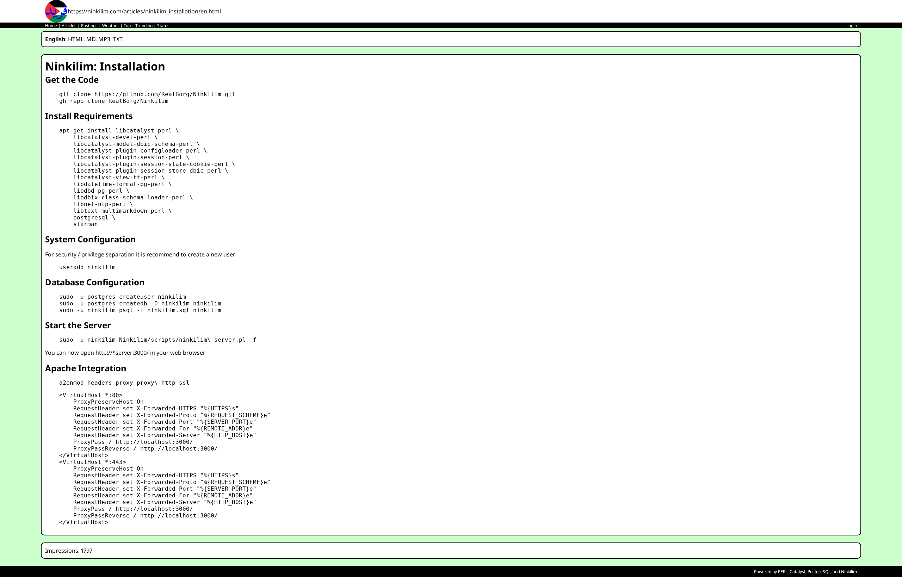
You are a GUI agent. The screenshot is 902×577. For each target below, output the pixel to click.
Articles (69, 26)
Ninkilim (849, 572)
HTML (76, 39)
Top (127, 26)
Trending (144, 26)
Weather (110, 26)
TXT (117, 39)
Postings (89, 26)
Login (851, 26)
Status (163, 26)
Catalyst (797, 572)
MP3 (104, 39)
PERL (782, 572)
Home (51, 26)
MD (90, 39)
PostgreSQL (819, 572)
